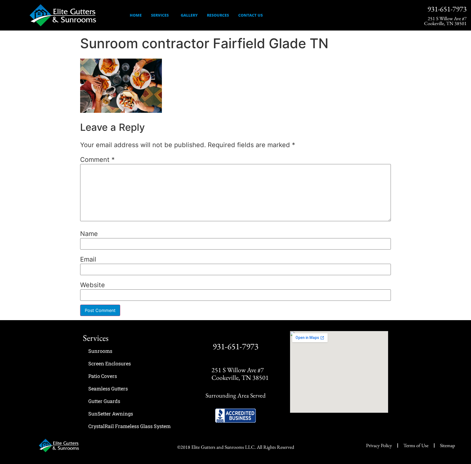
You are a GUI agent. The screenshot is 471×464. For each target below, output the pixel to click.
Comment (97, 159)
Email (88, 259)
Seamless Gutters (108, 388)
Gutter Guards (104, 401)
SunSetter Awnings (110, 413)
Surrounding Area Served (235, 395)
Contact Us (250, 15)
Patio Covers (102, 376)
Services (160, 15)
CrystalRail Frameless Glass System (129, 426)
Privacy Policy (379, 445)
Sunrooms (100, 351)
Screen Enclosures (109, 363)
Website (92, 285)
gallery (189, 15)
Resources (218, 15)
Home (136, 15)
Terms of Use (415, 445)
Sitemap (447, 445)
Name (89, 234)
